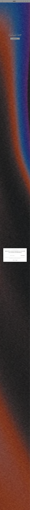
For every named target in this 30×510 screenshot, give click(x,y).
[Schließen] (25, 249)
